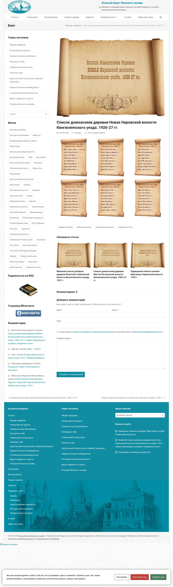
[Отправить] (46, 114)
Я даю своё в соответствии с (111, 332)
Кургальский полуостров (21, 179)
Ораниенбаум (36, 212)
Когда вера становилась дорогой (134, 452)
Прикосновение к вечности (22, 504)
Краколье (37, 168)
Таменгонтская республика (23, 56)
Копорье (38, 163)
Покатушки (13, 469)
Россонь (13, 229)
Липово (27, 184)
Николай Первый (18, 212)
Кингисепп (41, 157)
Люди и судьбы (15, 480)
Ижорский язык (17, 157)
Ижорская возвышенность (22, 151)
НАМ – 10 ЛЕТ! (34, 349)
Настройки (122, 577)
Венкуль (37, 135)
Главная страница (73, 25)
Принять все (158, 577)
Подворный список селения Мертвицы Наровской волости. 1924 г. (147, 274)
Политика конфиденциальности (21, 539)
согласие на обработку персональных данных (92, 332)
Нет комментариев (96, 133)
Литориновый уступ (19, 190)
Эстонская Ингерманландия (23, 250)
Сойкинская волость (19, 234)
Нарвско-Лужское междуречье (24, 87)
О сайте (11, 518)
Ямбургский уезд (28, 256)
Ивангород (15, 146)
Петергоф (14, 217)
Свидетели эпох (15, 491)
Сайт (59, 321)
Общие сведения (17, 45)
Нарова (32, 201)
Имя (59, 310)
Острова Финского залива (22, 104)
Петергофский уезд (19, 223)
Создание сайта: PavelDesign (47, 539)
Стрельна (40, 239)
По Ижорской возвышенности (24, 93)
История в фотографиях (21, 509)
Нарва (29, 196)
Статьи (11, 415)
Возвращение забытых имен (23, 141)
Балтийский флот (18, 130)
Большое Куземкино (19, 135)
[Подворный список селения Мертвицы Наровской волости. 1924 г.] (148, 255)
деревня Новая (65, 227)
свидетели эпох (125, 227)
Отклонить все (140, 577)
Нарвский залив (17, 201)
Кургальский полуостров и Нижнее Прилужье (26, 80)
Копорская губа (17, 61)
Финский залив (30, 245)
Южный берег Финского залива (32, 536)
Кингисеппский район (20, 163)
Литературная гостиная (21, 513)
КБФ (30, 157)
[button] (161, 17)
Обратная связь (15, 524)
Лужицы (36, 190)
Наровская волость (104, 227)
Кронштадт (15, 174)
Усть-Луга (14, 245)
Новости (12, 485)
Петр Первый (38, 223)
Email (115, 310)
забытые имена (84, 227)
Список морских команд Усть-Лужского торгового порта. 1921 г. (132, 398)
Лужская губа (16, 73)
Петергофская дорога (20, 50)
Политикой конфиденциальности (147, 332)
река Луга (33, 262)
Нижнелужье (38, 206)
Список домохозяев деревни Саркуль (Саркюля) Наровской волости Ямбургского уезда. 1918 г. (27, 382)
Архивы (78, 133)
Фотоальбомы (15, 474)
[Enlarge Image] (111, 76)
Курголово (15, 184)
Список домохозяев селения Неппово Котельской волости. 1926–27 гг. (43, 398)
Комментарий (64, 338)
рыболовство (16, 267)
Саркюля (25, 229)
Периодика (15, 500)
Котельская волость (19, 168)
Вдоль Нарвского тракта (21, 98)
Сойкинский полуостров (21, 67)
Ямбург (13, 256)
